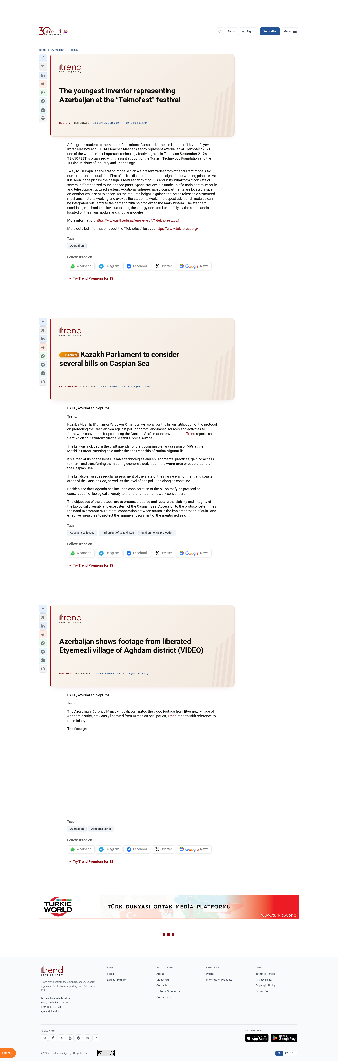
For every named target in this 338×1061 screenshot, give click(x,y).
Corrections (163, 997)
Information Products (219, 979)
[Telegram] (78, 1037)
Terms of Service (265, 973)
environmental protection (157, 532)
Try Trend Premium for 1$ (92, 278)
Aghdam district (101, 828)
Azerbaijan (77, 245)
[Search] (220, 31)
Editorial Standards (168, 991)
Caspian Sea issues (82, 532)
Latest (111, 973)
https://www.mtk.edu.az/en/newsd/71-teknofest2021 (138, 220)
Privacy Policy (264, 979)
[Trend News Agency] (52, 971)
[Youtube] (70, 1037)
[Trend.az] (53, 31)
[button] (43, 58)
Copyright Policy (265, 985)
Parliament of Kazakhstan (118, 532)
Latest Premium (116, 979)
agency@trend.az (50, 1011)
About (160, 973)
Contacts (162, 985)
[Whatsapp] (44, 1037)
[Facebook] (52, 1037)
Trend (190, 434)
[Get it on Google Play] (284, 1038)
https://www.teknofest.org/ (177, 228)
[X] (61, 1037)
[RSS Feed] (95, 1037)
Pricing (210, 973)
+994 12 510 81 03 (51, 1006)
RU (293, 1053)
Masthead (162, 979)
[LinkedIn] (87, 1037)
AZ (286, 1053)
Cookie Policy (264, 991)
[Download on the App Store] (257, 1038)
